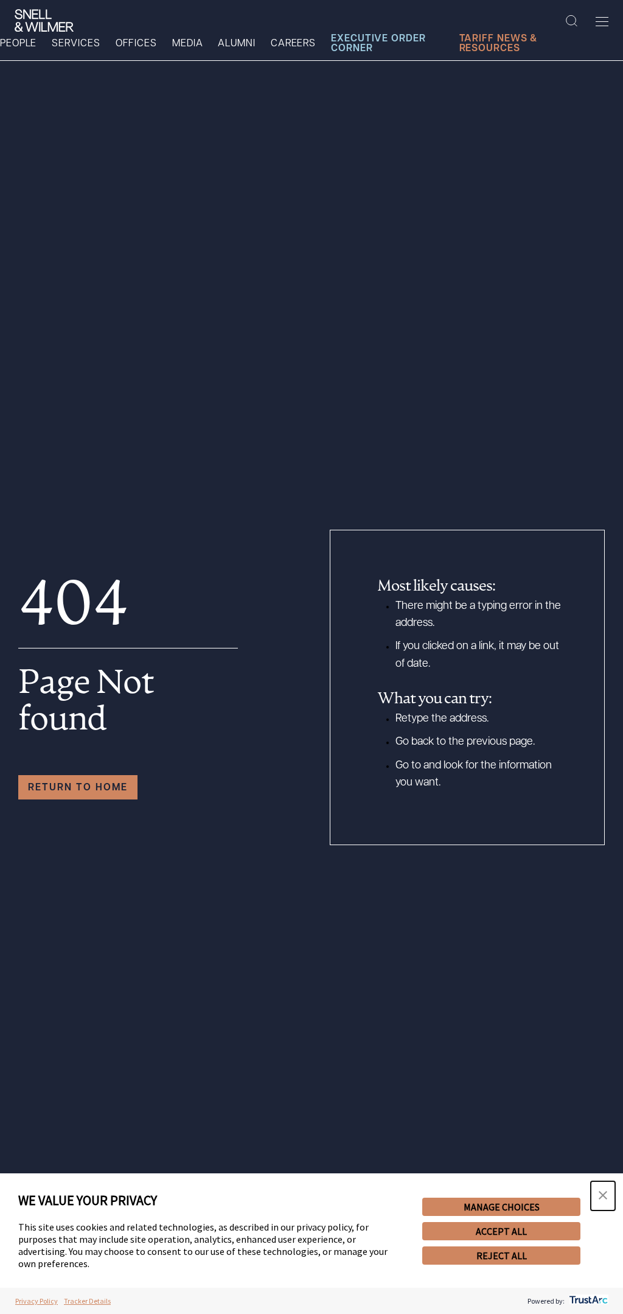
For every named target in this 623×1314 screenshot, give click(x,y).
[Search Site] (571, 21)
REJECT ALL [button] (501, 1255)
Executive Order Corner (378, 43)
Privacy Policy (36, 1300)
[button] (603, 1195)
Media (187, 44)
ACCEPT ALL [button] (501, 1231)
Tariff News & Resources (498, 43)
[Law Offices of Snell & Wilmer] (44, 20)
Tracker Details (87, 1300)
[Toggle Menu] (602, 21)
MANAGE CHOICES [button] (502, 1207)
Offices (136, 44)
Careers (293, 44)
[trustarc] (587, 1300)
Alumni (236, 44)
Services (76, 44)
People (18, 44)
